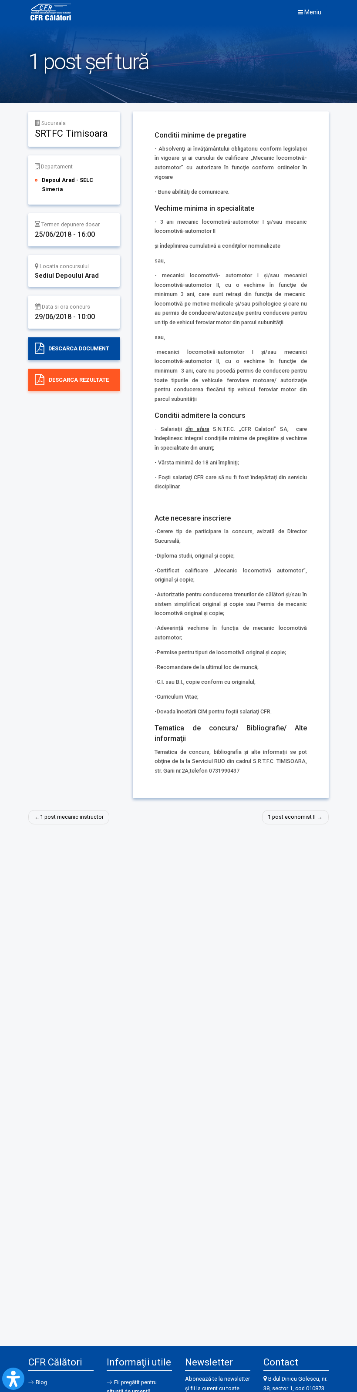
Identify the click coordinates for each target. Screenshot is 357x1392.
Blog (41, 1382)
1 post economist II (292, 817)
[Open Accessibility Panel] (13, 1379)
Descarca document (78, 348)
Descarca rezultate (79, 380)
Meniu (312, 12)
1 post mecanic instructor (72, 817)
